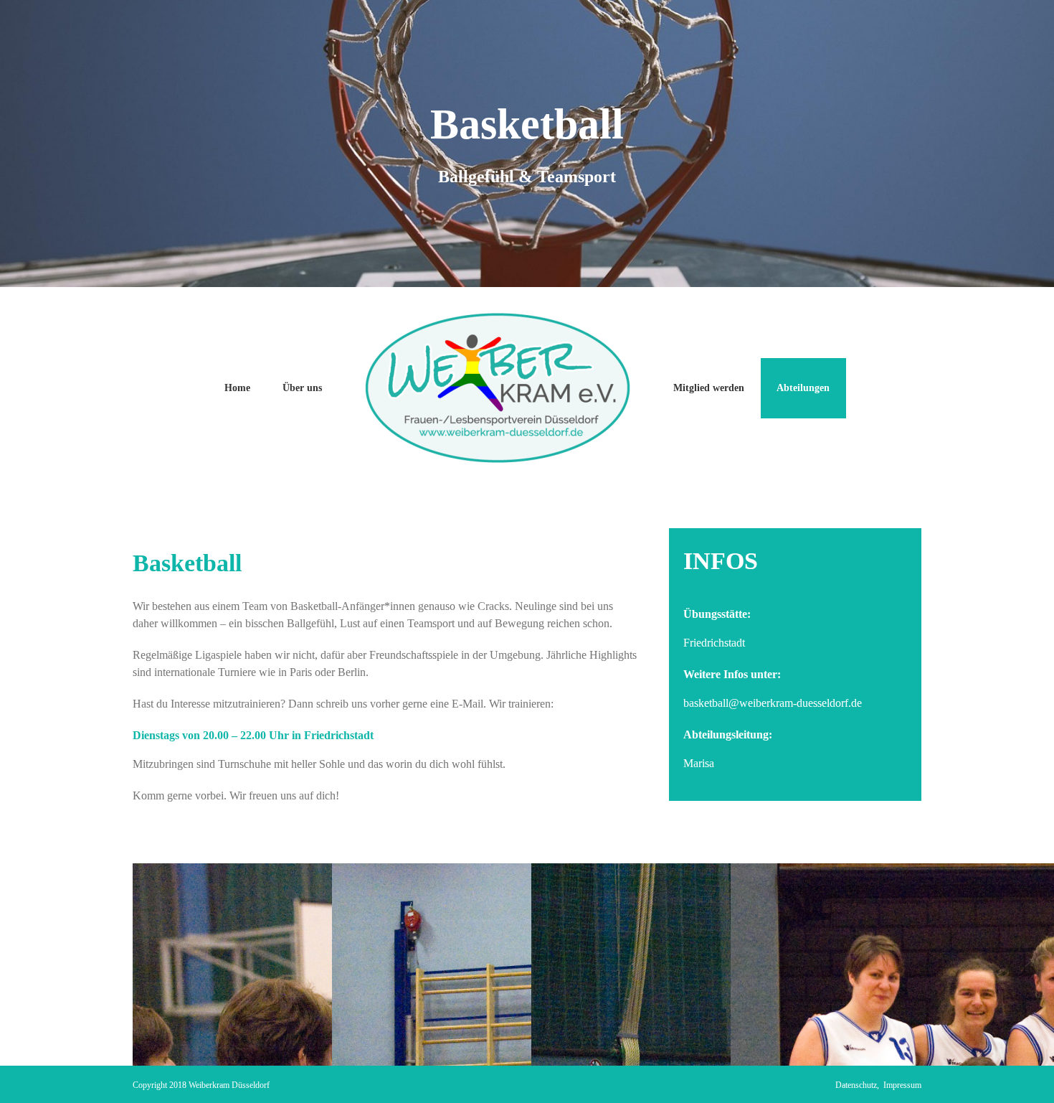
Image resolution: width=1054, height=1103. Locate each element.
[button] (31, 1071)
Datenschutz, (859, 1085)
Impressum (902, 1085)
